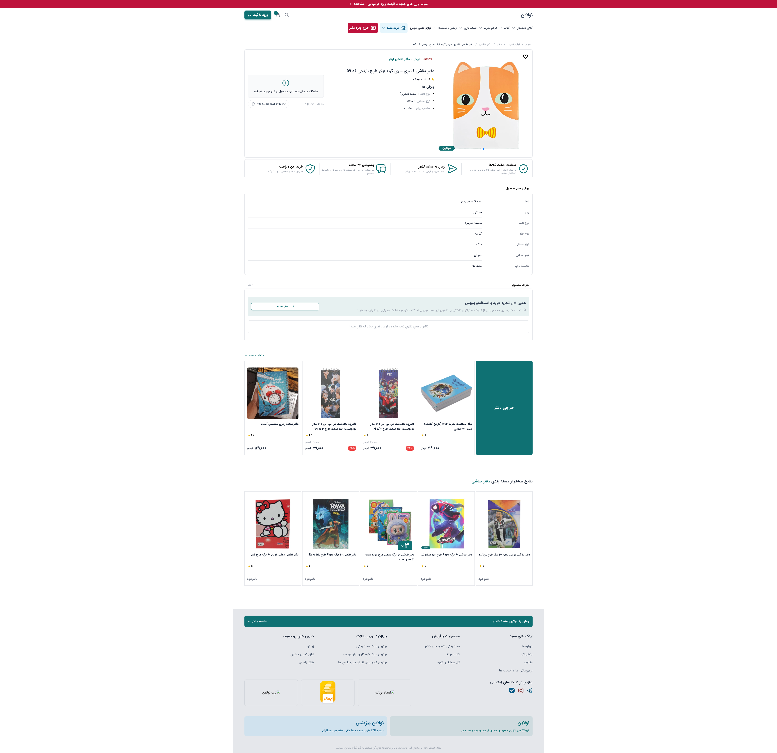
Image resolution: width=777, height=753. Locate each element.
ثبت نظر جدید (285, 306)
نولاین (527, 15)
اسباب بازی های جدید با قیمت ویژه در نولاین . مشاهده (391, 3)
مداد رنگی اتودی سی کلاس (442, 646)
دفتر (499, 44)
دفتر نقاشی (485, 44)
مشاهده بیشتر (259, 621)
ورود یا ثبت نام (258, 14)
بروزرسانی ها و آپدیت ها (516, 670)
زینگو (310, 646)
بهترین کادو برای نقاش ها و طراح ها (362, 662)
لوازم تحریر (513, 44)
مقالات (528, 662)
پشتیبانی (527, 654)
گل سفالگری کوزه (448, 662)
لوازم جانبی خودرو (420, 28)
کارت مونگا (453, 654)
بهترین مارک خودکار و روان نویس (365, 654)
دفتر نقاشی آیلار (399, 59)
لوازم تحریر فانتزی (302, 654)
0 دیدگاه (417, 79)
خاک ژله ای (306, 662)
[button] (483, 149)
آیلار (417, 59)
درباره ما (527, 646)
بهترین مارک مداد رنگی (371, 646)
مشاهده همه (256, 355)
